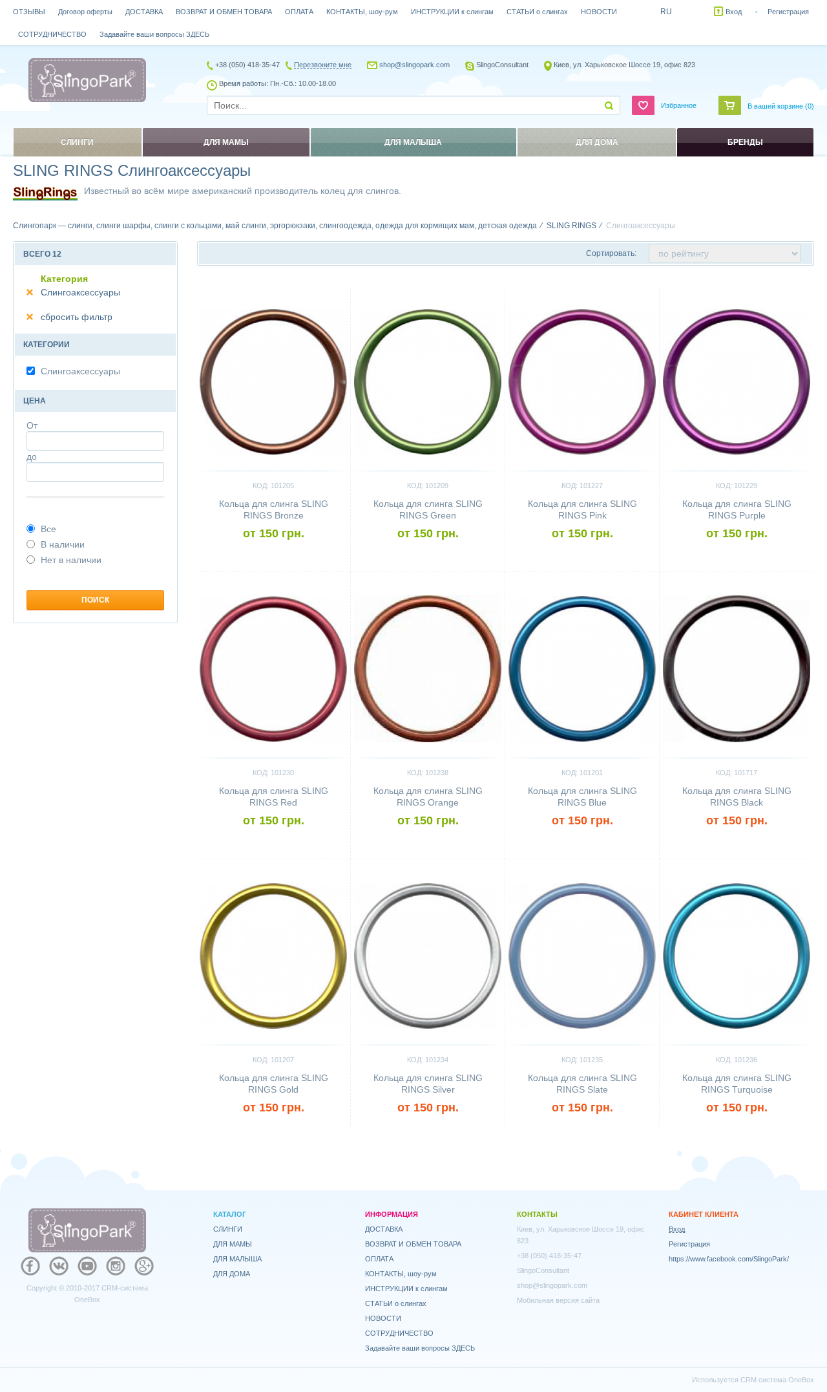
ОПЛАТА (299, 12)
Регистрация (788, 12)
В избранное (318, 291)
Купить (273, 555)
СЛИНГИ (227, 1229)
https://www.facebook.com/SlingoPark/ (729, 1259)
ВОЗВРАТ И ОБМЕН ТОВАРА (224, 12)
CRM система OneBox (777, 1380)
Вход (734, 12)
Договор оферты (85, 12)
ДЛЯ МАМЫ (232, 1244)
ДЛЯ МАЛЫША (237, 1259)
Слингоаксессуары (80, 292)
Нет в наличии (71, 560)
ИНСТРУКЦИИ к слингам (452, 12)
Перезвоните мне (322, 65)
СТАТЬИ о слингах (537, 12)
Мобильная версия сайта (558, 1300)
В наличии (63, 544)
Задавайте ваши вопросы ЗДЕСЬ (154, 34)
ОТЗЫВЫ (29, 12)
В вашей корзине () (781, 106)
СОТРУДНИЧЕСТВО (52, 34)
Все (48, 529)
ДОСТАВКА (144, 12)
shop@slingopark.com (414, 65)
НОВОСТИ (599, 12)
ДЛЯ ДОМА (231, 1274)
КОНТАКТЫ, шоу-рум (362, 12)
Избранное (678, 105)
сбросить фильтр (76, 317)
